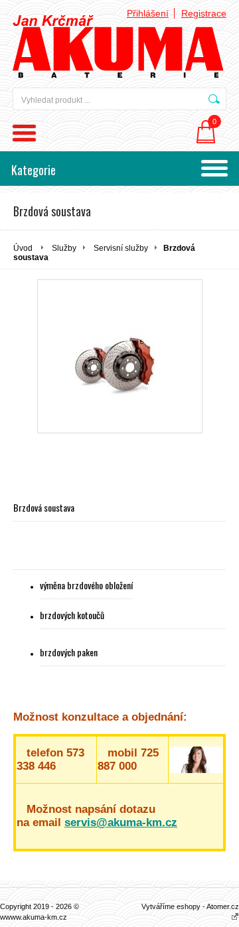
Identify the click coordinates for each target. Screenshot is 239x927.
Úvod (23, 248)
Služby (64, 248)
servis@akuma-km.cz (120, 822)
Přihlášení (148, 13)
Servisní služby (121, 248)
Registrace (203, 13)
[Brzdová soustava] (119, 356)
